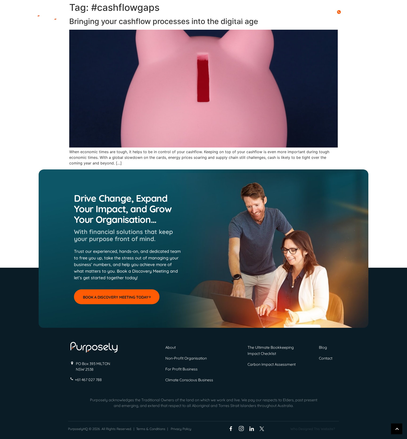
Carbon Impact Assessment (272, 364)
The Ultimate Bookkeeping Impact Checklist (271, 350)
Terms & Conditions (150, 429)
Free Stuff (293, 18)
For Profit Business (181, 369)
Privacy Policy (181, 429)
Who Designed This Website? (312, 429)
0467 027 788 (354, 11)
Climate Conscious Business (189, 379)
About (238, 18)
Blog (321, 18)
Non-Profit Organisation (186, 358)
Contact (344, 18)
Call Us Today (322, 11)
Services (263, 18)
